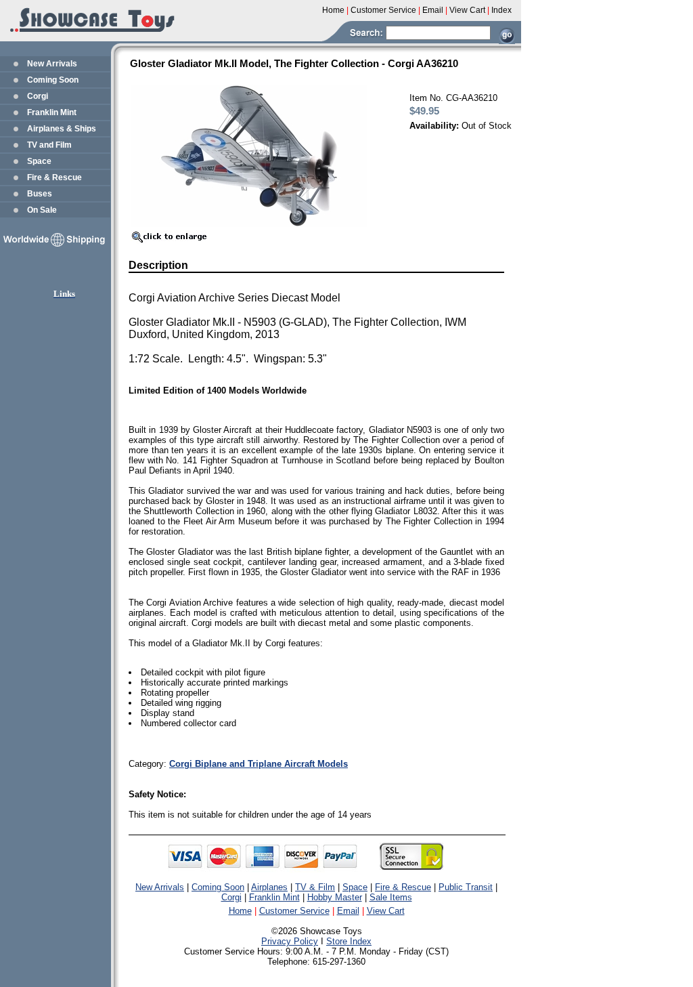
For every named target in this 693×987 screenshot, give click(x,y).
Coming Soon (53, 80)
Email (348, 911)
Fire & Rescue (54, 177)
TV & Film (315, 887)
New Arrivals (52, 63)
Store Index (349, 941)
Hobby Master (334, 897)
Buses (39, 193)
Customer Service (294, 911)
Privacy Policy (289, 941)
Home (240, 911)
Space (39, 161)
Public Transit (466, 887)
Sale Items (391, 897)
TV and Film (49, 145)
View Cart (386, 911)
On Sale (42, 210)
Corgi (37, 96)
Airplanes (269, 887)
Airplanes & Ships (61, 128)
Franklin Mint (51, 112)
